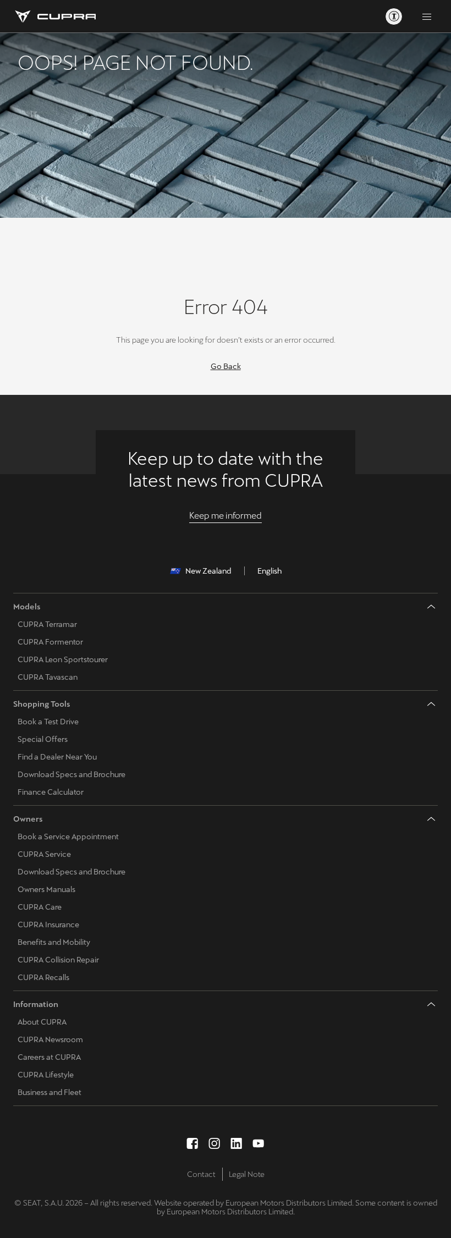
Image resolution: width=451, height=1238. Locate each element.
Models (27, 606)
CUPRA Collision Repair (58, 959)
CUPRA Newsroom (50, 1039)
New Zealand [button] (208, 570)
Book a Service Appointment (68, 836)
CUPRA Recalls (43, 977)
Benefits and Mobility (54, 942)
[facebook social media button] (192, 1143)
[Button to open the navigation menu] (427, 16)
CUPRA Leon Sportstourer (63, 659)
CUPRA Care (40, 907)
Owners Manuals (46, 889)
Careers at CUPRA (49, 1057)
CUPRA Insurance (48, 924)
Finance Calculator (51, 792)
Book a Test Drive (48, 721)
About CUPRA (42, 1021)
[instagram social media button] (214, 1143)
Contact (201, 1174)
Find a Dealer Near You (57, 756)
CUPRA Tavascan (48, 677)
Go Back (226, 366)
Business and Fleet (49, 1092)
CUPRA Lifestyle (46, 1074)
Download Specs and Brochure (71, 774)
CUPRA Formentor (50, 641)
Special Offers (43, 739)
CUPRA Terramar (47, 624)
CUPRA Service (44, 854)
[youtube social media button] (258, 1143)
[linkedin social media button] (236, 1143)
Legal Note (247, 1174)
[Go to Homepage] (54, 16)
